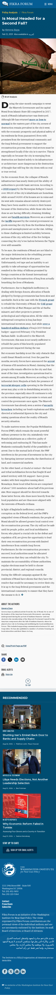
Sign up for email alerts (21, 850)
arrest (51, 361)
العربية (31, 34)
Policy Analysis (10, 12)
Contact (5, 901)
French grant (46, 300)
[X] (10, 659)
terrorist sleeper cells (13, 385)
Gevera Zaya (12, 30)
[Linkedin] (16, 659)
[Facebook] (3, 659)
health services (20, 217)
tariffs (8, 221)
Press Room (7, 904)
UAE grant (46, 303)
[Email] (23, 659)
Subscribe (6, 907)
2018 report (10, 189)
